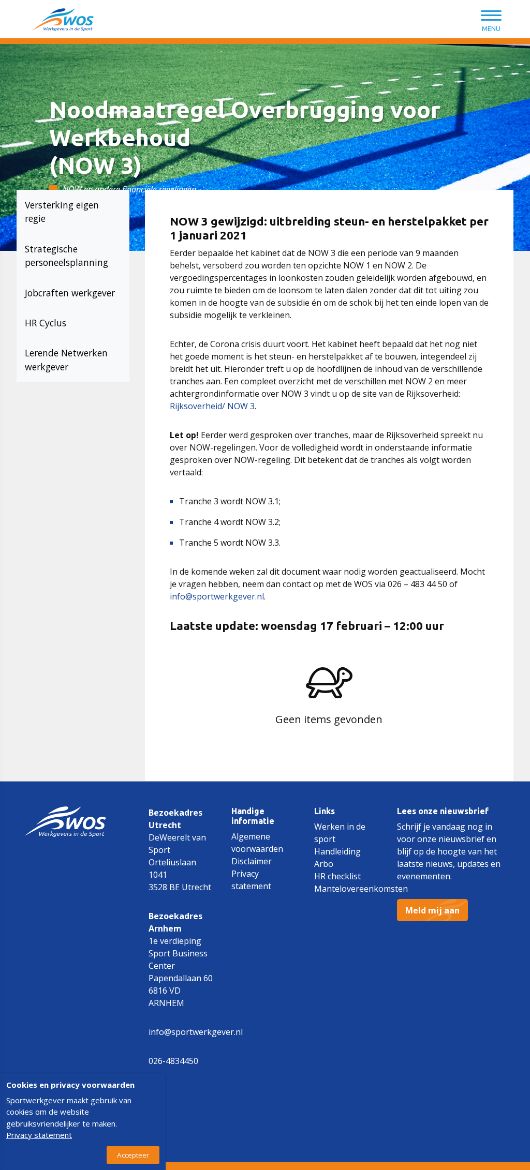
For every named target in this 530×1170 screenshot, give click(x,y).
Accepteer (133, 1155)
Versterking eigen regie (63, 211)
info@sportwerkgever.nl (217, 596)
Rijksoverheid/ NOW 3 (212, 406)
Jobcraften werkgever (70, 293)
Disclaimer (251, 861)
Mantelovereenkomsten (361, 888)
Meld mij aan (432, 910)
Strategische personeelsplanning (66, 255)
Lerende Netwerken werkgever (67, 359)
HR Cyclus (45, 323)
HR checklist (337, 876)
